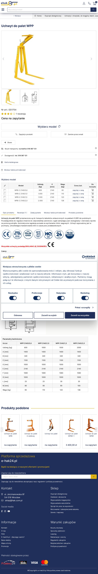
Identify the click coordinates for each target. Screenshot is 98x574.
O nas (3, 531)
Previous (2, 429)
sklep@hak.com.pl (13, 500)
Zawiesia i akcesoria (58, 497)
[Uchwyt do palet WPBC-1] (71, 425)
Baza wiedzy (6, 540)
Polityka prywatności (59, 546)
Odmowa (18, 315)
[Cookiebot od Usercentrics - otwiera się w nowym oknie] (84, 257)
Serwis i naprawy (57, 512)
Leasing (53, 534)
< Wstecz (17, 16)
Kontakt (4, 528)
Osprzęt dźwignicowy (59, 494)
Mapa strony (6, 543)
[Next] (96, 429)
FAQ (3, 534)
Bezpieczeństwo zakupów (60, 543)
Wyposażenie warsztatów (60, 503)
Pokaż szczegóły (82, 307)
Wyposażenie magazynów (60, 500)
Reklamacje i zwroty (58, 537)
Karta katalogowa (11, 162)
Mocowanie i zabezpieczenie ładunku (65, 509)
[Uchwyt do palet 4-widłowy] (31, 425)
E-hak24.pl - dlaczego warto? (12, 537)
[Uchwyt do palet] (51, 425)
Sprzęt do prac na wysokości (62, 506)
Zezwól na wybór (49, 315)
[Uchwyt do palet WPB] (10, 425)
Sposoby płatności (58, 531)
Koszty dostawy (57, 528)
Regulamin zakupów (58, 540)
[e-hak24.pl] (9, 3)
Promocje (5, 546)
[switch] (37, 298)
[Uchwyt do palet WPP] (48, 59)
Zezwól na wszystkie (80, 315)
